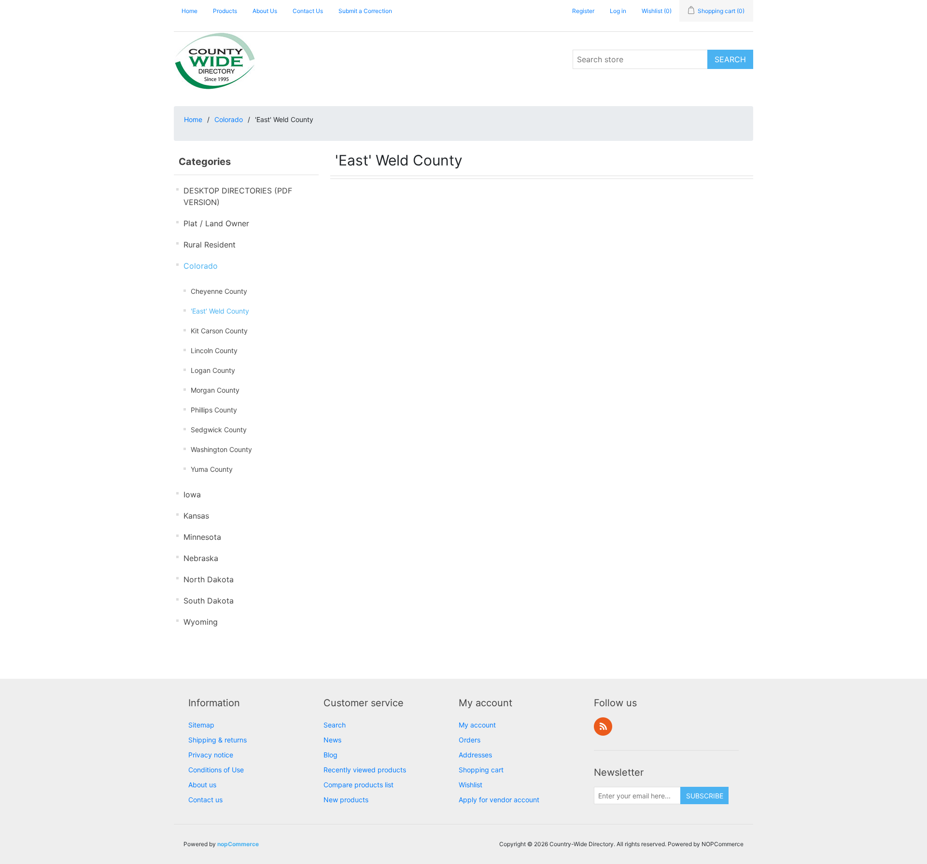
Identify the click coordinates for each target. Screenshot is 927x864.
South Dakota (208, 600)
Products (225, 10)
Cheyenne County (219, 291)
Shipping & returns (217, 740)
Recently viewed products (364, 770)
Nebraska (200, 558)
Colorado (228, 119)
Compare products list (358, 785)
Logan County (213, 370)
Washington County (221, 449)
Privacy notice (210, 755)
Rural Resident (209, 244)
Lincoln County (214, 350)
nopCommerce (238, 844)
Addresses (475, 755)
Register (583, 10)
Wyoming (200, 622)
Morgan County (215, 390)
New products (345, 799)
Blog (330, 755)
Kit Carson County (219, 331)
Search (334, 725)
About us (202, 785)
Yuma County (212, 469)
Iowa (192, 494)
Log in (618, 10)
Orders (469, 740)
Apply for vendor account (499, 799)
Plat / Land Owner (216, 223)
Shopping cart (481, 770)
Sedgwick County (219, 429)
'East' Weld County (220, 311)
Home (189, 10)
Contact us (205, 799)
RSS (603, 726)
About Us (265, 10)
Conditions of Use (216, 770)
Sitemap (201, 725)
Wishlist (470, 785)
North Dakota (208, 579)
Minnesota (202, 537)
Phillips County (214, 410)
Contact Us (308, 10)
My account (477, 725)
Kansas (196, 516)
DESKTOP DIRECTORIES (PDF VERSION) (237, 196)
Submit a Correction (365, 10)
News (332, 740)
